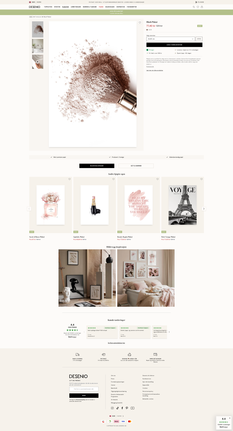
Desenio (121, 426)
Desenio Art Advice (148, 375)
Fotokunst (38, 17)
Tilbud (101, 7)
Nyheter (57, 7)
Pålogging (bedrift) (116, 403)
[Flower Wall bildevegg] (145, 278)
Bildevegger (109, 7)
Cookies (145, 388)
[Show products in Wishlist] (198, 7)
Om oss (113, 375)
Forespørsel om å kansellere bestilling (151, 395)
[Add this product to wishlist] (140, 22)
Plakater (65, 7)
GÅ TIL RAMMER (136, 166)
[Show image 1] (37, 29)
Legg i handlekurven (174, 45)
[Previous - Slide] (29, 209)
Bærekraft (114, 388)
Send (84, 395)
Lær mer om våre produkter (154, 70)
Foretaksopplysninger (117, 382)
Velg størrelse (150, 35)
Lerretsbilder (76, 7)
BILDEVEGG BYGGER (96, 166)
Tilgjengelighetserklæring (119, 391)
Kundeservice (147, 379)
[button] (199, 39)
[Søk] (194, 6)
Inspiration (120, 7)
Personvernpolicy (80, 399)
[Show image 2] (37, 46)
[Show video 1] (37, 62)
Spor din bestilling (148, 382)
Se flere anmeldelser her (116, 343)
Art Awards (114, 399)
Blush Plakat (47, 17)
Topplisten (48, 7)
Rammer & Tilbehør (90, 7)
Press (112, 379)
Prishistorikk (150, 66)
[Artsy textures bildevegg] (87, 278)
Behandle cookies (148, 399)
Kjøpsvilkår (146, 385)
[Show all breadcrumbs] (31, 17)
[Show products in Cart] (202, 7)
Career (113, 385)
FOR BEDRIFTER (132, 7)
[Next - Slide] (204, 209)
